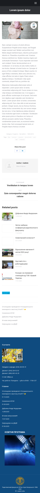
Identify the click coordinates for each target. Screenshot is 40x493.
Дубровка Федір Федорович (26, 213)
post (34, 137)
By (23, 134)
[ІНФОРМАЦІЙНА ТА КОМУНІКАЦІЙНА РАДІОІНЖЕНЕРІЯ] (20, 450)
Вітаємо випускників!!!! (9, 320)
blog (9, 137)
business (14, 137)
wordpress (22, 139)
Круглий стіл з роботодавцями (21, 262)
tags (16, 139)
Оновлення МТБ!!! (8, 313)
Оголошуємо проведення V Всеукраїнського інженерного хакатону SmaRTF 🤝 (17, 392)
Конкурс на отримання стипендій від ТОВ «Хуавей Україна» (25, 275)
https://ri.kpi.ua (20, 166)
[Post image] (7, 217)
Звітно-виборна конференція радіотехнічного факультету (26, 227)
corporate (20, 137)
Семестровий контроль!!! (25, 238)
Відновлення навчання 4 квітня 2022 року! (24, 251)
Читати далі (6, 293)
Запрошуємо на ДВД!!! (9, 324)
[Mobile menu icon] (35, 3)
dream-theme (28, 137)
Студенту (7, 23)
